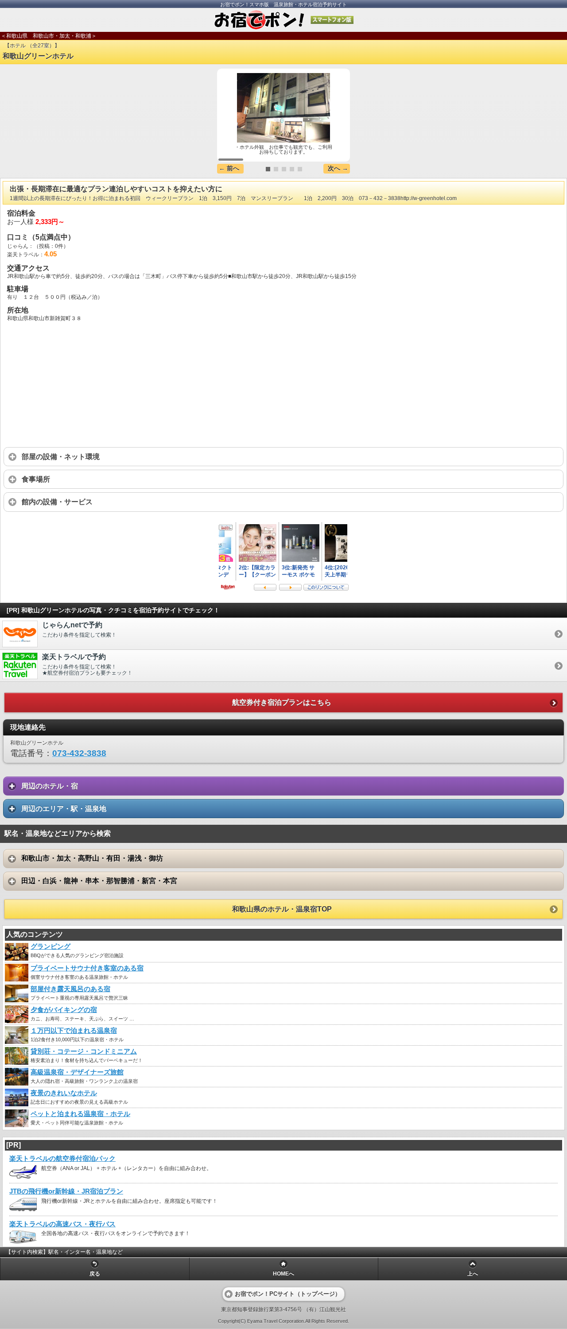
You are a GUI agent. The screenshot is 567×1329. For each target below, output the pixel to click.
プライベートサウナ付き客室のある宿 (87, 968)
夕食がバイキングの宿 (64, 1009)
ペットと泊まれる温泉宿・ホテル (80, 1113)
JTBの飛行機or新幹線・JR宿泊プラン (66, 1191)
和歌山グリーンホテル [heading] (38, 56)
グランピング (50, 946)
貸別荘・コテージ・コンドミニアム (84, 1051)
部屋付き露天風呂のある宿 (70, 989)
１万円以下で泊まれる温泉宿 (74, 1030)
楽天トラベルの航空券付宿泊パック (62, 1158)
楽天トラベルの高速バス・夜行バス (62, 1224)
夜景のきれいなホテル (64, 1093)
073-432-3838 (79, 753)
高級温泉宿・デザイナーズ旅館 (77, 1072)
